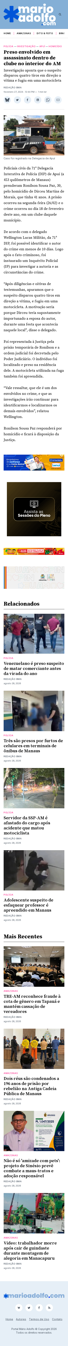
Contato (57, 1319)
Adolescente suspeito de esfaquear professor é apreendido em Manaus (28, 905)
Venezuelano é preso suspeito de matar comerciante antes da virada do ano (34, 668)
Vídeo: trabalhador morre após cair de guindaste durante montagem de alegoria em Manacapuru (30, 1251)
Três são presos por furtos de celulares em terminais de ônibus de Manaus (33, 746)
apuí (42, 46)
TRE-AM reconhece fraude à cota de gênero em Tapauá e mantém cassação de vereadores (32, 1004)
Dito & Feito (45, 33)
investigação (26, 46)
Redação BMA (13, 87)
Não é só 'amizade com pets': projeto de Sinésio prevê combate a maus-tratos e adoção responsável (32, 1168)
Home (7, 33)
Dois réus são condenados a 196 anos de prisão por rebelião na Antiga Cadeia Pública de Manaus (31, 1086)
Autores (21, 1319)
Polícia (8, 46)
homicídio (55, 46)
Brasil (63, 33)
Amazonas (24, 33)
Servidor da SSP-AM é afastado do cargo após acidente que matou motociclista (27, 825)
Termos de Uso (39, 1319)
